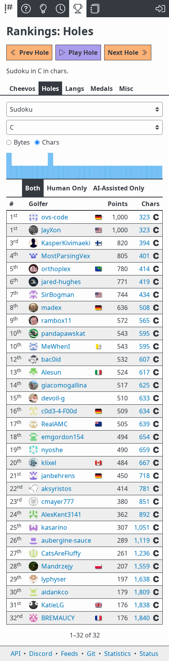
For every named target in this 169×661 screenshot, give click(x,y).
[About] (26, 8)
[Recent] (60, 8)
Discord (40, 653)
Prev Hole (34, 52)
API (15, 653)
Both (32, 188)
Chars (50, 142)
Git (91, 653)
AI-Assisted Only (118, 188)
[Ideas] (43, 8)
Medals (101, 88)
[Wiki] (95, 8)
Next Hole (123, 52)
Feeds (69, 653)
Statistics (117, 653)
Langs (74, 88)
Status (149, 653)
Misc (126, 88)
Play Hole (82, 52)
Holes (50, 88)
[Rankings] (77, 8)
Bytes (22, 142)
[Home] (8, 8)
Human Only (67, 188)
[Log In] (160, 8)
